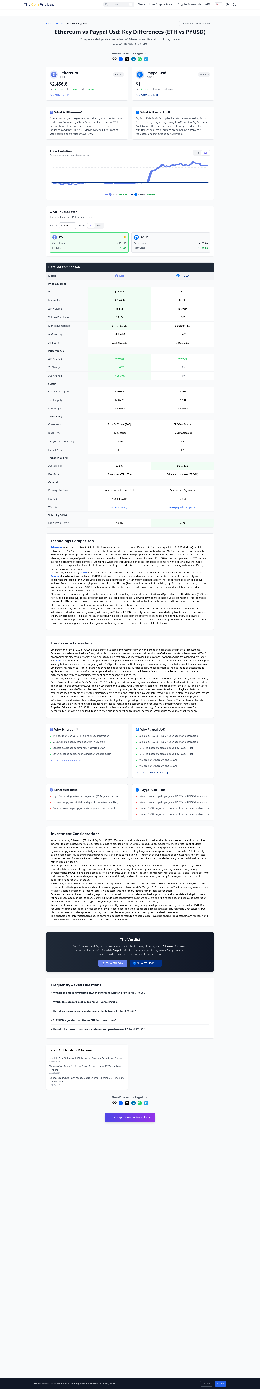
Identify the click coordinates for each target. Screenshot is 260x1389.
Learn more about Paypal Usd (150, 772)
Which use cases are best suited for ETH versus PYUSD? (85, 1002)
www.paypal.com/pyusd (182, 507)
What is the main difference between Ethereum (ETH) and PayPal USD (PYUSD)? (100, 992)
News (142, 4)
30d (205, 152)
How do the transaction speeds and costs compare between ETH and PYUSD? (99, 1029)
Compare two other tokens (198, 23)
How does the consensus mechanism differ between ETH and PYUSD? (94, 1011)
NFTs (78, 597)
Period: (82, 225)
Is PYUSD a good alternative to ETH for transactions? (84, 1020)
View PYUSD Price (147, 963)
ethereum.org (119, 507)
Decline (206, 1383)
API (207, 4)
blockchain (66, 576)
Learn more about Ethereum (64, 760)
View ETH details (58, 95)
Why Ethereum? (66, 729)
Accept (220, 1383)
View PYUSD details (145, 95)
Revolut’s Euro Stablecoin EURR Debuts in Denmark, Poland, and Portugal (86, 1058)
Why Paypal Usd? (153, 729)
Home (48, 23)
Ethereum (57, 547)
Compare (59, 23)
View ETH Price (115, 963)
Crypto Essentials (189, 4)
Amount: (54, 225)
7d (197, 152)
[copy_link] (114, 58)
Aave (58, 660)
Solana (55, 576)
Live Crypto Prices (161, 4)
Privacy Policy (108, 1383)
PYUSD (83, 572)
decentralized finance (183, 594)
